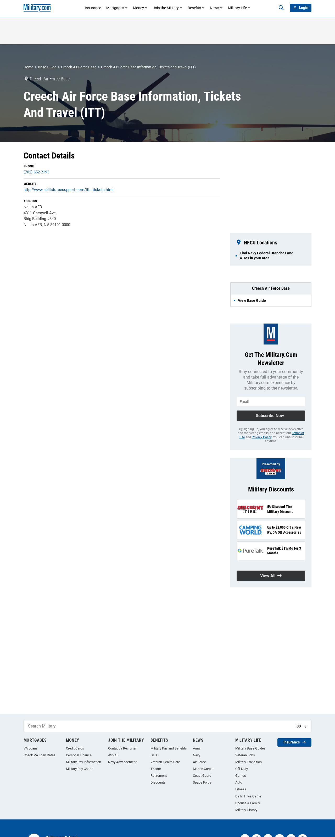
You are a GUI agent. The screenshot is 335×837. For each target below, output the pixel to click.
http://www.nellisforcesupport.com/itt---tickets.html (69, 189)
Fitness (240, 789)
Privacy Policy (261, 437)
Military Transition (248, 762)
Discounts (158, 782)
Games (240, 776)
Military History (246, 810)
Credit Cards (75, 748)
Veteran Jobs (245, 755)
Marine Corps (203, 769)
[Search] (281, 8)
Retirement (158, 776)
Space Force (202, 782)
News (214, 8)
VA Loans (31, 748)
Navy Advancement (122, 762)
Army (196, 748)
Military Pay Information (83, 762)
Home (28, 67)
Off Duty (241, 769)
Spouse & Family (247, 803)
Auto (238, 782)
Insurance (93, 8)
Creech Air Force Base (78, 67)
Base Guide (47, 67)
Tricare (155, 769)
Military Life (237, 8)
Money (138, 8)
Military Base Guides (250, 748)
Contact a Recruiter (122, 748)
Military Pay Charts (79, 769)
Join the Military (166, 8)
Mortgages (115, 8)
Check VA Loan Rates (39, 755)
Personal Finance (79, 755)
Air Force (199, 762)
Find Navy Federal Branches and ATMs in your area (266, 255)
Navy (196, 755)
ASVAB (113, 755)
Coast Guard (202, 776)
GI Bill (154, 755)
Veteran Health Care (165, 762)
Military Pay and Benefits (168, 748)
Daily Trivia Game (248, 796)
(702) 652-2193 (36, 172)
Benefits (194, 8)
